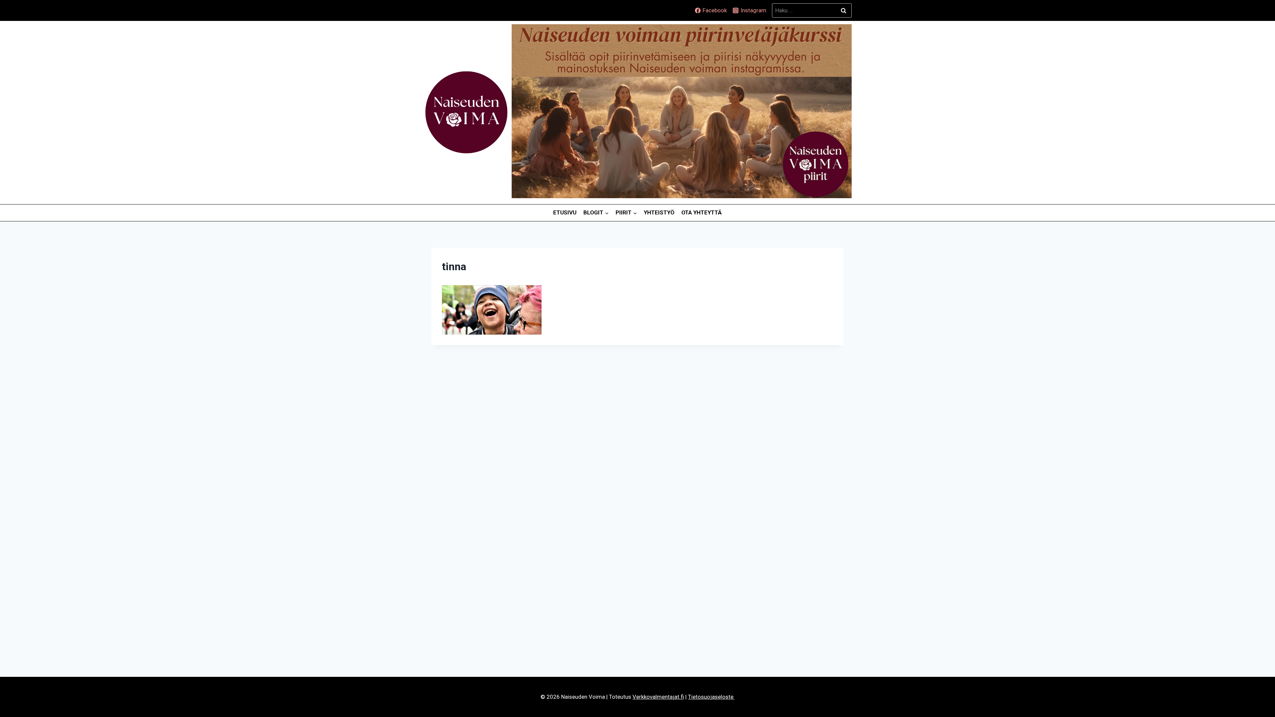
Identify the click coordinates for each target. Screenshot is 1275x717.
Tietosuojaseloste (711, 696)
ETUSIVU (564, 212)
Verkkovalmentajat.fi (658, 696)
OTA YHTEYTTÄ (701, 212)
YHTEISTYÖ (659, 212)
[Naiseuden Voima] (466, 112)
